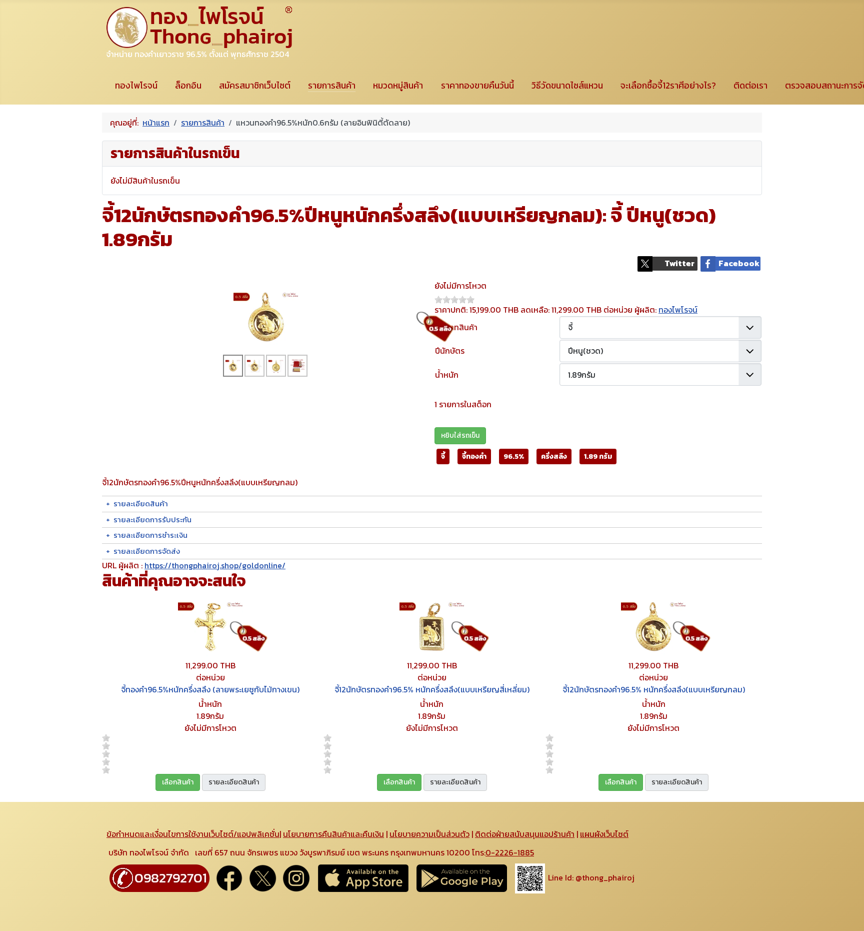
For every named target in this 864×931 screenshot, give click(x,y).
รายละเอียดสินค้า (233, 782)
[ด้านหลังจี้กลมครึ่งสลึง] (276, 366)
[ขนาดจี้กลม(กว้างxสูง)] (254, 366)
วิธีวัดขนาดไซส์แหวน (567, 85)
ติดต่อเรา (751, 85)
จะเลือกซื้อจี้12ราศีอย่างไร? (668, 85)
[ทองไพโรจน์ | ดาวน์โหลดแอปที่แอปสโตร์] (363, 877)
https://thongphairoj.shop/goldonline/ (215, 565)
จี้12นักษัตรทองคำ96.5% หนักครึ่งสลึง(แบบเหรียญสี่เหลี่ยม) (432, 689)
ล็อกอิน (188, 85)
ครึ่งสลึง (554, 456)
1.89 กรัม (598, 456)
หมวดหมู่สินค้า (398, 85)
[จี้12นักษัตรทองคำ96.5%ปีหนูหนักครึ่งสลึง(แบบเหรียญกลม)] (266, 316)
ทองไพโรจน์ (136, 85)
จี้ (443, 456)
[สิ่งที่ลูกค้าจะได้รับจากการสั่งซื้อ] (298, 366)
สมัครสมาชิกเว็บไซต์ (254, 85)
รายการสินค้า (332, 85)
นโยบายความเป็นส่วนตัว (430, 834)
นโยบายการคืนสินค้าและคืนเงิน (333, 834)
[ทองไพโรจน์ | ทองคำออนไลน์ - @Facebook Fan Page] (229, 877)
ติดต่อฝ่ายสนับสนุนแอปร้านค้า (524, 834)
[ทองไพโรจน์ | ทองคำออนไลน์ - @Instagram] (296, 877)
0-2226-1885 (510, 852)
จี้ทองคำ (474, 456)
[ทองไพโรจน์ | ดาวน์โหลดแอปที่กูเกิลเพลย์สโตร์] (462, 877)
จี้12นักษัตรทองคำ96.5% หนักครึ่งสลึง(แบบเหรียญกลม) (653, 689)
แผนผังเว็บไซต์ (604, 834)
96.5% (514, 456)
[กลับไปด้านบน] (846, 912)
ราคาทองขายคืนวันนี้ (477, 85)
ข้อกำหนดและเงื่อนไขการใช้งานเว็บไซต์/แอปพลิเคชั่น (193, 834)
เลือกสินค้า (178, 782)
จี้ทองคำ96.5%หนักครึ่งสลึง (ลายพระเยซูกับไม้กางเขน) (210, 689)
